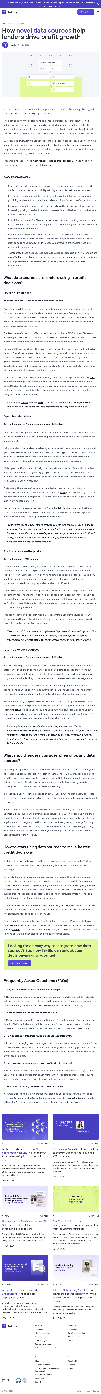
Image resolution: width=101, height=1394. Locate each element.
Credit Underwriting (76, 1333)
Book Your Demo (19, 963)
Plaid (63, 492)
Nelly (40, 402)
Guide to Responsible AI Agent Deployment (47, 1369)
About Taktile (73, 1361)
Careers (71, 1364)
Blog (37, 1361)
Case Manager (41, 1340)
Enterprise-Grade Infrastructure (49, 1348)
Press (70, 1368)
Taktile (18, 257)
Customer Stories (42, 1364)
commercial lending (52, 300)
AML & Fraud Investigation (79, 1337)
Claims (70, 1340)
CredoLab (15, 709)
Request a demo (75, 1097)
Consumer (31, 300)
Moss (24, 524)
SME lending (31, 558)
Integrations (40, 1378)
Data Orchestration (43, 1344)
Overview (39, 1329)
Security (38, 1382)
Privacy (87, 1391)
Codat (22, 635)
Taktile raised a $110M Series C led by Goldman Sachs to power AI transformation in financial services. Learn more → (50, 4)
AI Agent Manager (42, 1333)
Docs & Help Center (43, 1374)
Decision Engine (41, 1337)
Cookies (96, 1391)
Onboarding (73, 1329)
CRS (92, 377)
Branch (25, 726)
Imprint (78, 1391)
